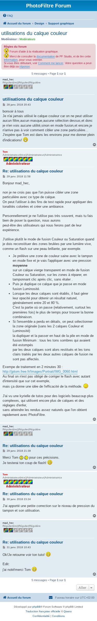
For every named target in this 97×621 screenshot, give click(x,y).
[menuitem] (8, 16)
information (11, 59)
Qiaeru (68, 611)
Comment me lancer (50, 63)
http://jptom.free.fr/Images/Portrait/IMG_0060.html (40, 371)
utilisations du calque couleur (34, 33)
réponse (24, 66)
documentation (45, 56)
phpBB (36, 606)
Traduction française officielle (43, 611)
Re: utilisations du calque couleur (33, 171)
